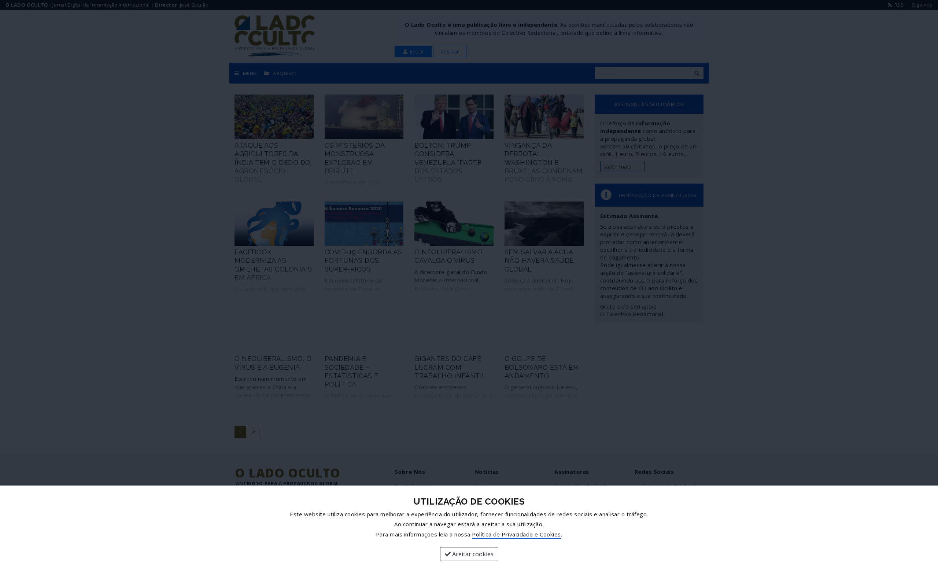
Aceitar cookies (472, 554)
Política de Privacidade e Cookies (516, 534)
